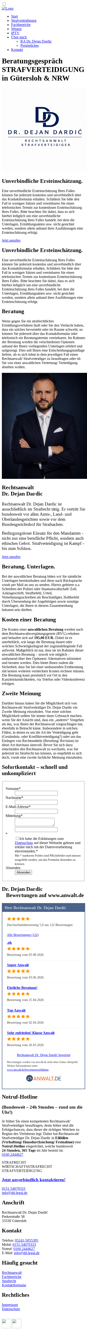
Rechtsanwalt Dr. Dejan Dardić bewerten (43, 1055)
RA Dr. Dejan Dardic (36, 41)
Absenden (13, 868)
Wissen (16, 29)
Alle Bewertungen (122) (23, 935)
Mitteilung (14, 816)
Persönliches (29, 45)
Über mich (19, 37)
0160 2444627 (12, 1154)
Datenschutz (24, 843)
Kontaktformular (14, 1285)
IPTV (15, 33)
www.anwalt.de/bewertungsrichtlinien (27, 1069)
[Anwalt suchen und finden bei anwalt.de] (43, 1080)
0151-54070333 (24, 1245)
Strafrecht (9, 1281)
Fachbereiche (21, 25)
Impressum (10, 1305)
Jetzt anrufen (11, 240)
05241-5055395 (26, 1240)
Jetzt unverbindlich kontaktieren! (33, 1179)
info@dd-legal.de (26, 1253)
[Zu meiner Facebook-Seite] (6, 1327)
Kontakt (17, 50)
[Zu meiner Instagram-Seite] (16, 1327)
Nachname (14, 798)
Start (14, 16)
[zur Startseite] (7, 8)
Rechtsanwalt (12, 1273)
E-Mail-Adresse (18, 807)
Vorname (13, 789)
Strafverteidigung (23, 20)
